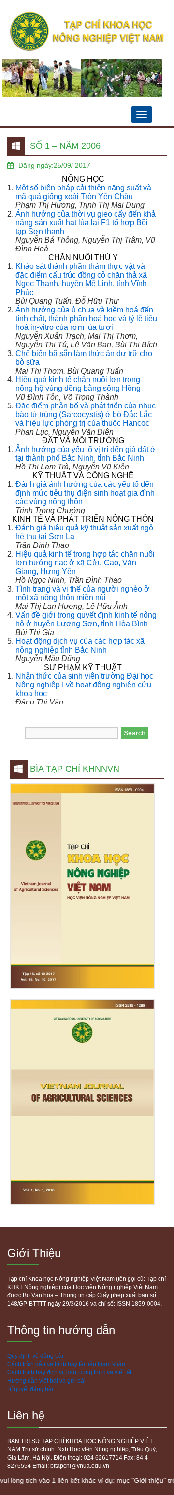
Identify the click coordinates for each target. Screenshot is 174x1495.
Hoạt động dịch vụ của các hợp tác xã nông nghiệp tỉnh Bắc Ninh (80, 645)
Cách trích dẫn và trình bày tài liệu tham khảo (66, 1364)
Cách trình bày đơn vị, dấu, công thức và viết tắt (69, 1372)
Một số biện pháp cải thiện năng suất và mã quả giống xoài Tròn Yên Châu (83, 192)
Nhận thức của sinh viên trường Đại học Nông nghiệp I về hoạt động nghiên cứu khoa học (84, 685)
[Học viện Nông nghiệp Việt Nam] (87, 32)
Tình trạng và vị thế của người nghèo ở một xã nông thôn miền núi (82, 593)
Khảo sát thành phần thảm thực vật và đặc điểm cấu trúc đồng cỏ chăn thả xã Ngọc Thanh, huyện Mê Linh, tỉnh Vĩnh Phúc (81, 279)
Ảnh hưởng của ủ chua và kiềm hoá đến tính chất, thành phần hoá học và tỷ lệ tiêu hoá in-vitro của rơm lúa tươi (86, 318)
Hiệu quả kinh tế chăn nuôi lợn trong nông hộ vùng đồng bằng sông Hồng (78, 383)
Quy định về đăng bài (35, 1356)
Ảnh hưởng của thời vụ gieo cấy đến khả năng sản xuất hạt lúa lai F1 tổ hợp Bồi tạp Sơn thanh (85, 222)
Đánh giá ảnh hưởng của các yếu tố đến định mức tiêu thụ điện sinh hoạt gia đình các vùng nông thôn (85, 493)
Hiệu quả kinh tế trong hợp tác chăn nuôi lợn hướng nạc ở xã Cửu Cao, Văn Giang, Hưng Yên (85, 563)
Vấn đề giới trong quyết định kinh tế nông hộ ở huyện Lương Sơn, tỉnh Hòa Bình (86, 619)
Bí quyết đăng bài (30, 1389)
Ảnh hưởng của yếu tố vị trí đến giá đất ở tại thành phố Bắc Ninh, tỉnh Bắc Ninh (85, 453)
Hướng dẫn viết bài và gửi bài (46, 1380)
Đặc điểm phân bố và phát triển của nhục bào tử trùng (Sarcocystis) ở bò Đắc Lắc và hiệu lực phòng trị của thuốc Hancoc (85, 414)
